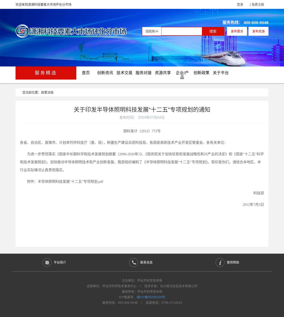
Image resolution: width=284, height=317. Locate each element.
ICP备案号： (142, 297)
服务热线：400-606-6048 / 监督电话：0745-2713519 (142, 302)
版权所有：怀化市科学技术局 (142, 291)
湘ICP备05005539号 (150, 297)
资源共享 (163, 73)
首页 (86, 73)
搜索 (213, 31)
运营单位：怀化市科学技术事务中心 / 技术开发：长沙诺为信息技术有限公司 (142, 286)
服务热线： (233, 22)
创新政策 (201, 73)
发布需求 (237, 31)
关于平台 (221, 73)
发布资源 (258, 31)
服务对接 (144, 73)
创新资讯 (105, 73)
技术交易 (124, 73)
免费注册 (258, 4)
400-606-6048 (256, 22)
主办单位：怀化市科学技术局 (142, 280)
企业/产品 (182, 75)
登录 (240, 4)
